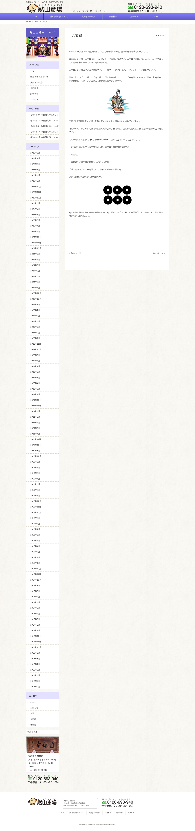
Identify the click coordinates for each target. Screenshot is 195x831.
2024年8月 (35, 254)
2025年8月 (35, 203)
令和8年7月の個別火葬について (44, 120)
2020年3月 (35, 450)
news (32, 702)
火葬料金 (34, 88)
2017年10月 (35, 580)
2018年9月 (35, 518)
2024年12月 (35, 237)
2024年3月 (35, 282)
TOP (32, 71)
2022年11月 (35, 344)
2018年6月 (35, 535)
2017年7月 (35, 597)
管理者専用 (32, 732)
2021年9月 (35, 411)
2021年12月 (35, 400)
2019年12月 (35, 456)
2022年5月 (35, 377)
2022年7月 (35, 366)
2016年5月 (35, 675)
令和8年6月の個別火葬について (44, 126)
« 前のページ (75, 253)
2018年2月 (35, 557)
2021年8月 (35, 417)
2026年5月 (35, 169)
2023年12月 (35, 293)
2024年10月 (35, 248)
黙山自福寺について (39, 77)
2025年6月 (35, 214)
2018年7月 (35, 529)
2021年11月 (35, 405)
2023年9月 (35, 304)
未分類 (33, 724)
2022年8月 (35, 361)
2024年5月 (35, 271)
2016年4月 (35, 681)
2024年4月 (35, 276)
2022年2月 (35, 394)
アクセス (34, 99)
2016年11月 (35, 642)
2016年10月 (35, 647)
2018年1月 (35, 563)
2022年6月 (35, 372)
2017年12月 (35, 569)
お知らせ (34, 708)
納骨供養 (34, 94)
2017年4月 (35, 613)
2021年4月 (35, 434)
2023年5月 (35, 321)
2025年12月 (35, 186)
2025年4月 (35, 226)
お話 (32, 713)
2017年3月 (35, 619)
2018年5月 (35, 540)
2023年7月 (35, 310)
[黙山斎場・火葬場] (45, 8)
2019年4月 (35, 479)
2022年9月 (35, 355)
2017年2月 (35, 625)
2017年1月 (35, 630)
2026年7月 (35, 158)
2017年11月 (35, 574)
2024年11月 (35, 243)
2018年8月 (35, 524)
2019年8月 (35, 462)
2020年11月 (35, 439)
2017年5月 (35, 608)
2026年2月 (35, 181)
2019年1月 (35, 495)
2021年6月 (35, 428)
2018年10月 (35, 512)
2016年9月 (35, 653)
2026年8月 (35, 153)
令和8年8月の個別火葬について (44, 115)
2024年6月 (35, 265)
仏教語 (33, 719)
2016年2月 (35, 686)
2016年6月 (35, 670)
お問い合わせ (99, 11)
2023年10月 (35, 299)
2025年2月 (35, 231)
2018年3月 (35, 552)
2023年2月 (35, 332)
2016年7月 (35, 664)
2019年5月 (35, 473)
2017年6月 (35, 602)
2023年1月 (35, 338)
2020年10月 (35, 445)
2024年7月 (35, 259)
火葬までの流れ (37, 82)
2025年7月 (35, 209)
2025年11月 (35, 192)
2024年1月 (35, 288)
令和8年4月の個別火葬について (44, 137)
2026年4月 (35, 175)
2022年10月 (35, 349)
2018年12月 (35, 501)
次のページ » (159, 253)
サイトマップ (82, 11)
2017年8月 (35, 591)
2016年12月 (35, 636)
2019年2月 (35, 490)
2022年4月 (35, 383)
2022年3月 (35, 389)
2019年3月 (35, 484)
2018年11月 (35, 507)
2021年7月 (35, 422)
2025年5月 (35, 220)
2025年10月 (35, 198)
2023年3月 (35, 327)
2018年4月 (35, 546)
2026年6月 (35, 164)
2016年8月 (35, 658)
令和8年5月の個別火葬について (44, 132)
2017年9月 (35, 585)
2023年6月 (35, 316)
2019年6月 (35, 467)
